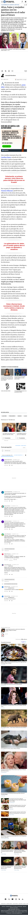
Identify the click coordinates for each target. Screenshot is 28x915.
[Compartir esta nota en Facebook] (2, 71)
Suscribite (6, 146)
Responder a (9, 597)
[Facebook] (5, 899)
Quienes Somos (9, 903)
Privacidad (21, 903)
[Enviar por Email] (12, 71)
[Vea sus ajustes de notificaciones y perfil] (25, 1)
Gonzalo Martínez (10, 75)
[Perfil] (14, 896)
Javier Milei (4, 415)
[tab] (7, 455)
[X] (9, 899)
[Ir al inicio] (8, 1)
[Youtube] (12, 899)
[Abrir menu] (2, 2)
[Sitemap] (22, 899)
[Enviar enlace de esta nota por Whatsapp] (9, 71)
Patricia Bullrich (12, 415)
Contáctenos (15, 903)
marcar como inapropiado (23, 466)
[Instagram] (16, 899)
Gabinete (19, 415)
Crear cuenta (23, 445)
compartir (19, 465)
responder (6, 465)
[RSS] (19, 899)
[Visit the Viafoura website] (24, 639)
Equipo (24, 903)
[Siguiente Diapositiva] (26, 431)
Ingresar (22, 1)
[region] (14, 542)
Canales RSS (3, 903)
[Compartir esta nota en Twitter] (5, 71)
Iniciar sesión (17, 445)
